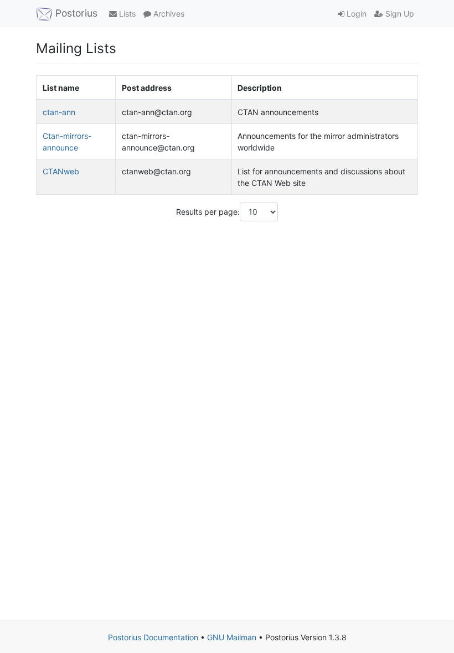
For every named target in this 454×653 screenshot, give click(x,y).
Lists (126, 13)
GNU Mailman (231, 637)
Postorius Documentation (153, 637)
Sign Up (398, 13)
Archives (167, 13)
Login (355, 13)
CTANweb (61, 171)
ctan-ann (59, 112)
